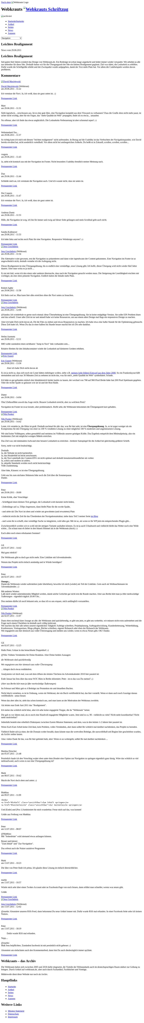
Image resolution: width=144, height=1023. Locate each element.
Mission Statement (16, 1011)
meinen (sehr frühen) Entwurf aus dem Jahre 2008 (93, 373)
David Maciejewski (9, 86)
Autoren (11, 33)
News (10, 30)
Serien (11, 27)
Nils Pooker (6, 419)
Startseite (12, 986)
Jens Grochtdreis (8, 251)
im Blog (94, 516)
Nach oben (6, 2)
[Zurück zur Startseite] (45, 9)
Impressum (13, 1017)
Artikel (11, 24)
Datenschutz (13, 1014)
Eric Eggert (6, 361)
